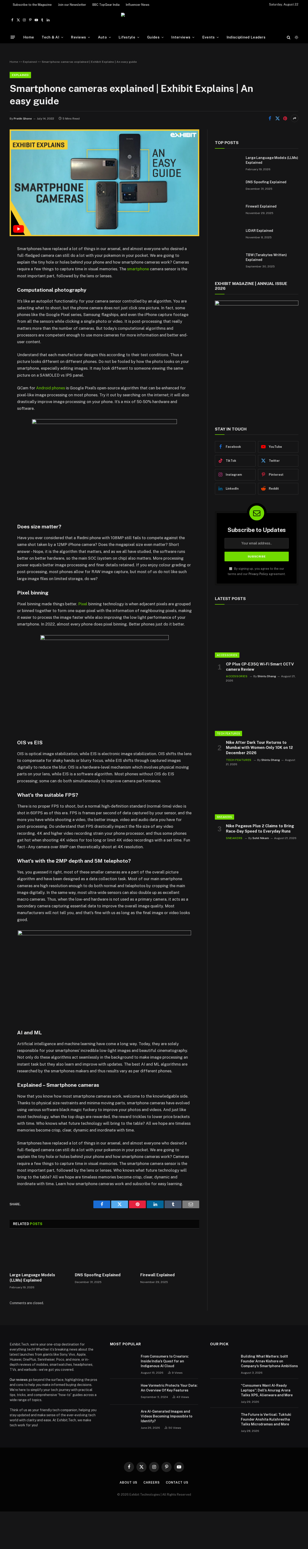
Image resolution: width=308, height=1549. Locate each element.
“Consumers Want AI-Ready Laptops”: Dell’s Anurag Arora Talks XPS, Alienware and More (267, 1390)
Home (28, 37)
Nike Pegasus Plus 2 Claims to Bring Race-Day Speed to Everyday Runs (260, 829)
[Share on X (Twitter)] (277, 118)
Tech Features (228, 733)
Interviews (180, 37)
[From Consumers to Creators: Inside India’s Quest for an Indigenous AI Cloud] (123, 1362)
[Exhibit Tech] (154, 20)
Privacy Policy (258, 574)
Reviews (78, 37)
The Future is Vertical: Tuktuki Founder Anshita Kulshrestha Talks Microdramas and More (266, 1419)
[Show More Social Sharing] (294, 118)
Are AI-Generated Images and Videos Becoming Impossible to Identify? (166, 1416)
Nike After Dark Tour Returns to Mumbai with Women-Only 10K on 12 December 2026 (259, 747)
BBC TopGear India (106, 4)
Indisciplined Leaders (246, 37)
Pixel (82, 603)
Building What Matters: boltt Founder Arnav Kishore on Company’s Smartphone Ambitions (269, 1361)
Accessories (227, 655)
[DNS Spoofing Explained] (104, 1252)
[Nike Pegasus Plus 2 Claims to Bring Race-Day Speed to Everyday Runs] (256, 796)
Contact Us (177, 1482)
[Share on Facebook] (269, 118)
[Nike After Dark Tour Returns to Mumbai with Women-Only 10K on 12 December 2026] (256, 712)
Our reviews (19, 1380)
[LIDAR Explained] (228, 237)
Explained (30, 61)
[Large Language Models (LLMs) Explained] (39, 1252)
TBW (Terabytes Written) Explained (266, 257)
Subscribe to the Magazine (32, 4)
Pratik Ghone (23, 118)
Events (208, 37)
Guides (153, 37)
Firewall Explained (157, 1275)
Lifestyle (127, 37)
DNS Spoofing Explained (98, 1275)
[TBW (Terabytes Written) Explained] (228, 261)
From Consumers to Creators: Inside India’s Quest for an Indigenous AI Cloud (165, 1361)
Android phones (50, 388)
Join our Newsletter (72, 4)
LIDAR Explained (259, 231)
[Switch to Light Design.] (296, 37)
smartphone (137, 268)
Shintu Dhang (266, 676)
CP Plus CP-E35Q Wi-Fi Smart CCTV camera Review (260, 667)
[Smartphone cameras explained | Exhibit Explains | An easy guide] (104, 235)
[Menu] (13, 37)
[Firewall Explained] (169, 1252)
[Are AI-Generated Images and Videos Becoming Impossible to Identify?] (123, 1418)
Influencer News (137, 4)
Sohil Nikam (260, 838)
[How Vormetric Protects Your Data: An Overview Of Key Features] (123, 1392)
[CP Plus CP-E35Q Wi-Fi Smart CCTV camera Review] (256, 634)
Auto (102, 37)
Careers (151, 1482)
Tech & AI (50, 37)
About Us (128, 1482)
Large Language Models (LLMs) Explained (32, 1278)
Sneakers (224, 817)
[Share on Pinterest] (285, 118)
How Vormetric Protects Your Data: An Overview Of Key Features (169, 1388)
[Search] (288, 37)
